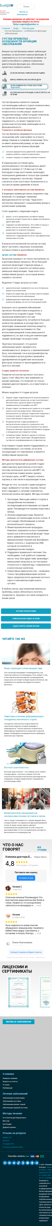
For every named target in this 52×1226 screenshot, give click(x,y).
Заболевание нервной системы (15, 1108)
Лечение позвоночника (26, 611)
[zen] (32, 1163)
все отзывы (42, 848)
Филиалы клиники (10, 1078)
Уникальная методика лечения (26, 619)
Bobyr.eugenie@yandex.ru (26, 24)
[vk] (5, 1163)
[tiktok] (18, 1163)
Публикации (7, 1088)
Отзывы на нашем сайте (13, 1147)
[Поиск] (19, 6)
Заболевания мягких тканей (14, 1104)
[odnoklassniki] (23, 1163)
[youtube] (9, 1163)
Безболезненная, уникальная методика (27, 73)
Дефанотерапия (9, 1127)
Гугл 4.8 (6, 1141)
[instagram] (27, 1163)
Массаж (6, 1121)
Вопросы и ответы (10, 1081)
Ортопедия (7, 1124)
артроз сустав (8, 255)
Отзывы (6, 1085)
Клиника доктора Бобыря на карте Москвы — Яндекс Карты (26, 957)
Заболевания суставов (12, 1101)
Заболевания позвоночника (14, 1098)
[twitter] (14, 1163)
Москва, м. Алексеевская (18, 1022)
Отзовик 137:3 (8, 1144)
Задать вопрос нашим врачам (26, 626)
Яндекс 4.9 (7, 1137)
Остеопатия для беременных (14, 1118)
